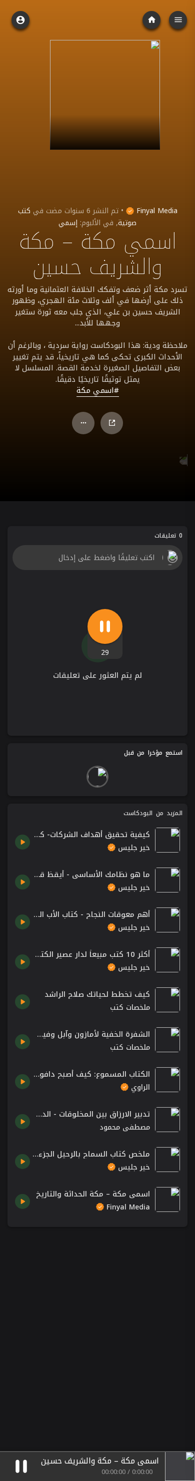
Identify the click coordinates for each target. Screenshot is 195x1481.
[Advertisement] (97, 1331)
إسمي (68, 223)
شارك (111, 423)
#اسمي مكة (97, 391)
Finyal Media (156, 211)
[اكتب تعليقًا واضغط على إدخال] (97, 557)
